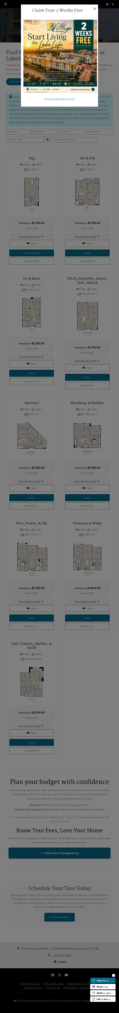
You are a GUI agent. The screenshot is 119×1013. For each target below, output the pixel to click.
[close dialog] (94, 9)
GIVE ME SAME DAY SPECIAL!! (59, 99)
